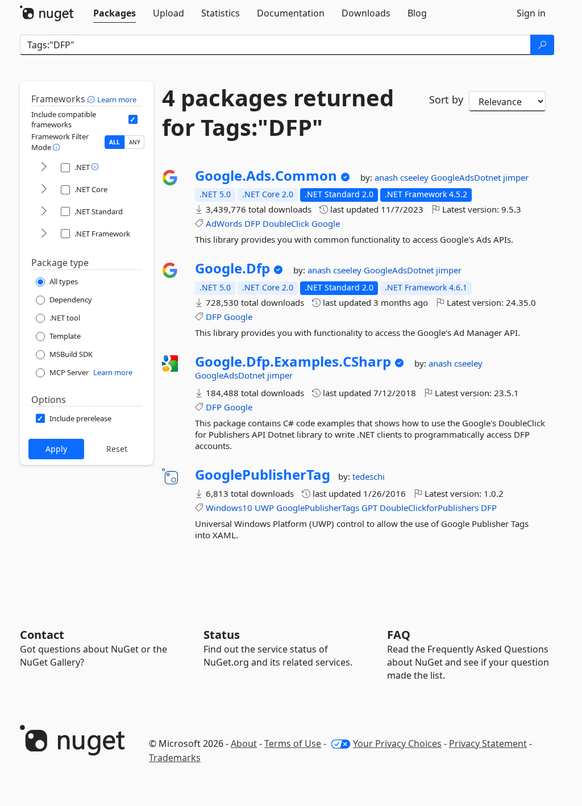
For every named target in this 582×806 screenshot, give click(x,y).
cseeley (415, 177)
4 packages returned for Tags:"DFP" (278, 112)
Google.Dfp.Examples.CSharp (293, 361)
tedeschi (368, 476)
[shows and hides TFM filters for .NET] (43, 167)
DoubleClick (286, 223)
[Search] (542, 45)
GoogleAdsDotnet (467, 177)
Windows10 (229, 507)
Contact (42, 634)
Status (221, 634)
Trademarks (175, 757)
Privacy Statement (488, 743)
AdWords (224, 223)
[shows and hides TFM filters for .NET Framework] (43, 234)
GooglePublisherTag (262, 474)
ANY (134, 142)
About (244, 743)
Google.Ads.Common (266, 175)
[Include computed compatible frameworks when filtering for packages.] (133, 119)
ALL (114, 142)
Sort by (446, 99)
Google (325, 223)
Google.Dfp (232, 268)
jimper (516, 177)
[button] (92, 99)
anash (387, 177)
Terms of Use (292, 743)
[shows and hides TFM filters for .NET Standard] (43, 212)
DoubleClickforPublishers (429, 507)
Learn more (116, 99)
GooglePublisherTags (317, 507)
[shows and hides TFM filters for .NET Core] (43, 189)
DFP (252, 223)
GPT (369, 507)
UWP (264, 507)
